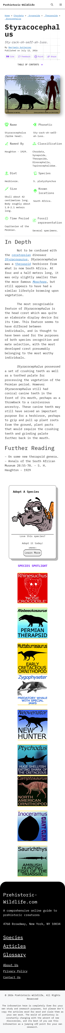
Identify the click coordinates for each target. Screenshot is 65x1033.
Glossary (14, 954)
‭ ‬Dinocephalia (13, 18)
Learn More (32, 552)
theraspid (23, 264)
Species (13, 937)
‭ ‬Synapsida (33, 15)
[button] (52, 4)
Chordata (19, 15)
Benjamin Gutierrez (20, 47)
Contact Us (12, 977)
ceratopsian (21, 255)
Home (7, 15)
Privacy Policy (15, 971)
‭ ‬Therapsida (51, 15)
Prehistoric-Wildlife (19, 4)
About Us (10, 965)
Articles (14, 946)
